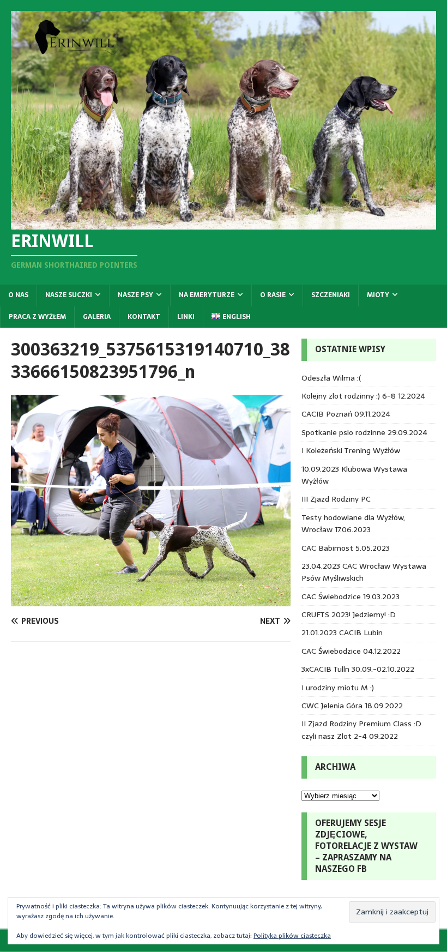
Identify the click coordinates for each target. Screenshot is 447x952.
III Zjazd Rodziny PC (336, 499)
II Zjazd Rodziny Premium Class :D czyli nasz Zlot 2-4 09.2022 (361, 730)
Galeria (97, 316)
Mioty (378, 295)
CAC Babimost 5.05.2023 (345, 548)
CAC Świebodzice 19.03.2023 (350, 596)
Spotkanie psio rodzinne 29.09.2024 (364, 432)
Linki (186, 316)
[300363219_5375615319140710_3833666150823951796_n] (151, 600)
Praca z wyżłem (37, 316)
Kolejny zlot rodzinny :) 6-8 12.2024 (363, 396)
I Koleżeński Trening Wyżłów (350, 450)
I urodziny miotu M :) (337, 688)
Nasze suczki (68, 295)
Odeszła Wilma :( (331, 378)
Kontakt (144, 316)
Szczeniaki (330, 295)
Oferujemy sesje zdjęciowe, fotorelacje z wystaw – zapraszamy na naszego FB (366, 845)
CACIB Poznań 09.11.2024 (345, 414)
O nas (18, 295)
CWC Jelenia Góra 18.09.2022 (352, 706)
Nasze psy (135, 295)
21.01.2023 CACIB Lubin (342, 632)
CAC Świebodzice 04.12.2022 (351, 651)
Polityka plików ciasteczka (292, 935)
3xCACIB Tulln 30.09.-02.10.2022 (357, 669)
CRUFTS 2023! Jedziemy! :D (348, 614)
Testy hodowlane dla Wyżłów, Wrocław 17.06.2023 (353, 523)
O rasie (273, 295)
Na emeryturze (206, 295)
